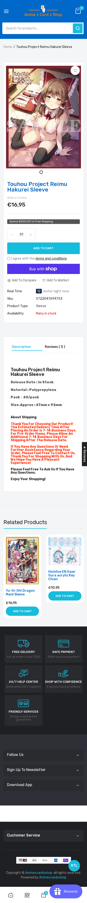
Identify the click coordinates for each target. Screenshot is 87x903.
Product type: (17, 306)
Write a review (17, 197)
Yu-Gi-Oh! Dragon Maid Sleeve (20, 592)
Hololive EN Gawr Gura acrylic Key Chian (62, 575)
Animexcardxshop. (39, 873)
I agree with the (39, 259)
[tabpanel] (43, 117)
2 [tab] (46, 172)
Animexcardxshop (52, 877)
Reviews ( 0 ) (55, 347)
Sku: (10, 298)
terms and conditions (51, 259)
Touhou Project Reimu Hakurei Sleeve (37, 187)
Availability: (15, 313)
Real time (14, 291)
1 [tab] (41, 172)
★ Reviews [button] (85, 454)
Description (21, 347)
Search (78, 28)
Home (7, 47)
